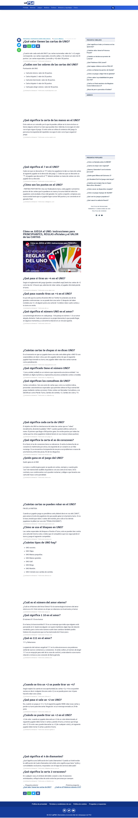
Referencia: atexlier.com (45, 454)
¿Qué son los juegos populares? (98, 196)
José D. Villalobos (59, 38)
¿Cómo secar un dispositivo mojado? (100, 189)
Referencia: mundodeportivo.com (47, 90)
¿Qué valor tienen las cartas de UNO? (37, 787)
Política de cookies (99, 211)
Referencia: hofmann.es (44, 61)
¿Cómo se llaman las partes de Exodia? (100, 70)
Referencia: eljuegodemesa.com (47, 364)
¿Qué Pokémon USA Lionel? (96, 62)
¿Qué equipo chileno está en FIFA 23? (100, 66)
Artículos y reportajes (65, 8)
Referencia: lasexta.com (44, 539)
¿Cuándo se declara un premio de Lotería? (98, 58)
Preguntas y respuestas (97, 804)
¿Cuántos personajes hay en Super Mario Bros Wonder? (99, 184)
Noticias (32, 8)
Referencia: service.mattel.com (47, 137)
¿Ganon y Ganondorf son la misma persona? (99, 171)
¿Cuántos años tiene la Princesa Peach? (98, 52)
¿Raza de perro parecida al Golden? (99, 89)
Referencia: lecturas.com (45, 634)
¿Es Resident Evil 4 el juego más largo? (100, 179)
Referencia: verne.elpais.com (46, 290)
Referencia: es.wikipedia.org (46, 377)
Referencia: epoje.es (44, 612)
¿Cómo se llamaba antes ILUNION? (99, 162)
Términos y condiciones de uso (99, 208)
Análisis (46, 8)
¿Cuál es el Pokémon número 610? (68, 787)
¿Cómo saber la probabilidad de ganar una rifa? (100, 79)
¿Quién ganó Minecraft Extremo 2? (99, 175)
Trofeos (53, 8)
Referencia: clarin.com (44, 323)
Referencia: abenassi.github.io (46, 729)
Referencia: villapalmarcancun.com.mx (48, 768)
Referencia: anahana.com (45, 657)
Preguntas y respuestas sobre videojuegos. (37, 38)
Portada (25, 8)
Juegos (39, 8)
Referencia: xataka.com (44, 711)
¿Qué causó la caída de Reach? (98, 200)
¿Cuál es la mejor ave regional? (98, 166)
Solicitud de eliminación (31, 61)
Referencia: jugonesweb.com (46, 524)
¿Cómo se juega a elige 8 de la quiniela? (101, 74)
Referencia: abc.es (43, 308)
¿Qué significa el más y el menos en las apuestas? (100, 46)
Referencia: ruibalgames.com (46, 201)
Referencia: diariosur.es (44, 575)
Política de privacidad (99, 206)
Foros (76, 8)
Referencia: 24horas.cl (44, 696)
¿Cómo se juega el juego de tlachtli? (99, 193)
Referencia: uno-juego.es (45, 436)
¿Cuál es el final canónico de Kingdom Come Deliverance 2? (100, 85)
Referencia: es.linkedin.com (46, 781)
